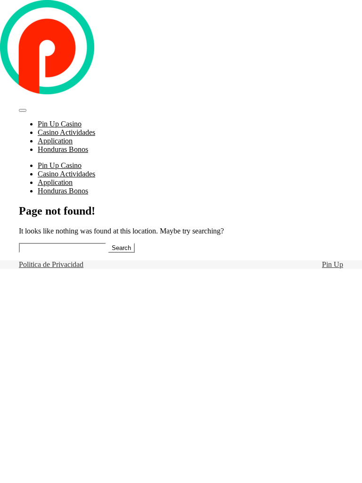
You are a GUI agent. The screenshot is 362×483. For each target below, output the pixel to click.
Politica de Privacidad (51, 264)
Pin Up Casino (60, 124)
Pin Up (332, 264)
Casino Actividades (66, 132)
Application (55, 141)
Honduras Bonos (63, 149)
